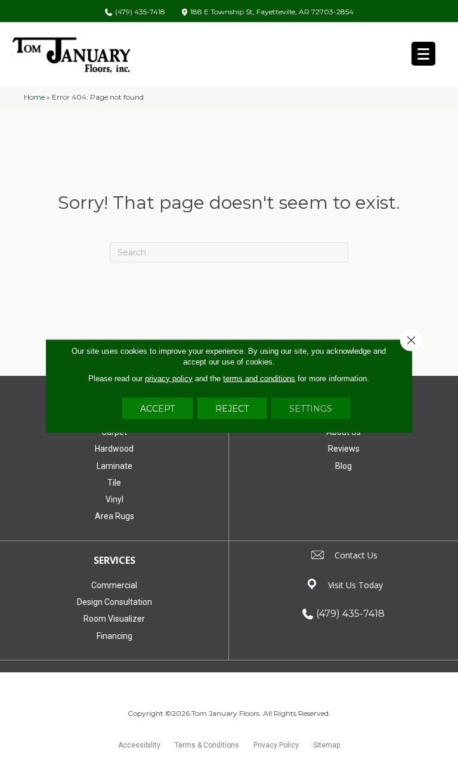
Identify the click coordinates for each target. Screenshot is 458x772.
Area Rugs (114, 516)
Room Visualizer (114, 618)
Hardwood (114, 448)
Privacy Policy (276, 745)
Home (34, 96)
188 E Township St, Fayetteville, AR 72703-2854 (272, 12)
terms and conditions (259, 378)
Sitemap (326, 745)
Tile (114, 482)
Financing (114, 636)
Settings (310, 408)
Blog (343, 466)
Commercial (114, 585)
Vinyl (114, 499)
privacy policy (169, 378)
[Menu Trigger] (423, 54)
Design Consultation (114, 602)
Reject (232, 408)
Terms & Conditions (207, 745)
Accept (157, 408)
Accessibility (139, 745)
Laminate (114, 466)
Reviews (344, 448)
